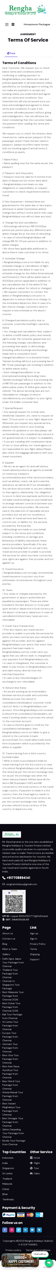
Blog (4, 944)
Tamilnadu (8, 1199)
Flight (37, 1163)
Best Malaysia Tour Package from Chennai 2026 (13, 996)
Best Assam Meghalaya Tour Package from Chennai (11, 1109)
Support (35, 959)
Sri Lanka (7, 1173)
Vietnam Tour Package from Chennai (10, 1048)
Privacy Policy (38, 944)
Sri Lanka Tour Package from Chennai (10, 1025)
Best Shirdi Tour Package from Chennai (11, 1085)
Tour (36, 1168)
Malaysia (7, 1183)
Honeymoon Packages (37, 24)
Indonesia (7, 1157)
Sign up (34, 933)
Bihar (5, 1194)
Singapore (8, 1168)
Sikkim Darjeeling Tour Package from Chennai (13, 1133)
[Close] (35, 1258)
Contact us (8, 938)
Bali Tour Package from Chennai (12, 1016)
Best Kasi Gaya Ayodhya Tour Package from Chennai (10, 1072)
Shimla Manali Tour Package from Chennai (12, 1096)
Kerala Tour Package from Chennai (13, 1142)
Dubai (5, 1189)
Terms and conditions (38, 1250)
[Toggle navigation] (7, 24)
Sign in (33, 938)
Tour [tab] (13, 53)
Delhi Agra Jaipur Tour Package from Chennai (13, 962)
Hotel (37, 1157)
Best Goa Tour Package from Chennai (10, 1059)
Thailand (7, 1178)
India (5, 1163)
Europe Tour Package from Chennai (10, 1036)
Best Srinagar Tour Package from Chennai (12, 1122)
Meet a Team (9, 949)
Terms (33, 949)
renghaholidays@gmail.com (21, 884)
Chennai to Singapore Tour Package (11, 984)
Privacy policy (13, 1250)
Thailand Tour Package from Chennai (10, 973)
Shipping (35, 954)
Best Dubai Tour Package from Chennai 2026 (11, 1007)
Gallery (6, 954)
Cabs (37, 1173)
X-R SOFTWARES (27, 1244)
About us (7, 933)
